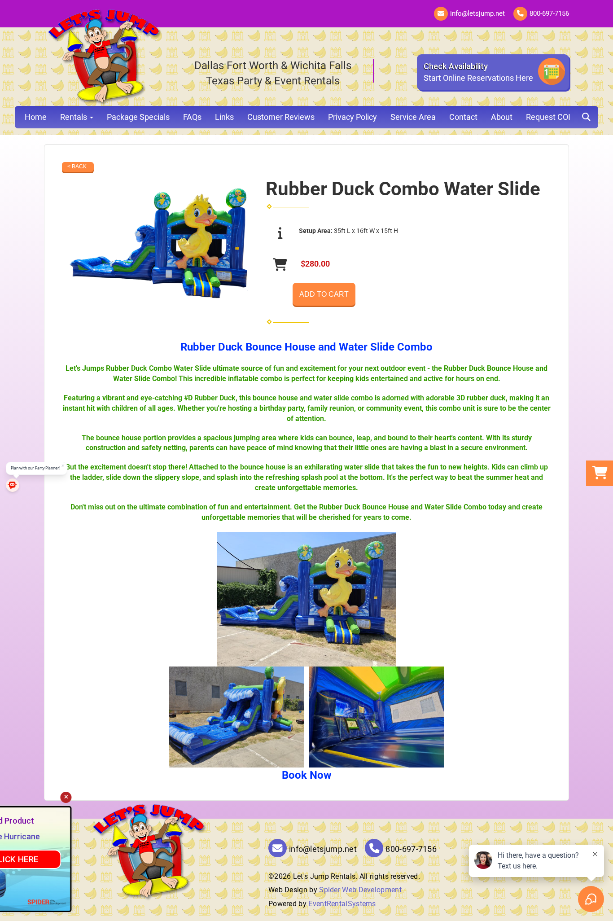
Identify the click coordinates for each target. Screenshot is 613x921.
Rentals (74, 117)
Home (36, 117)
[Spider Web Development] (159, 901)
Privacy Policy (352, 117)
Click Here (128, 859)
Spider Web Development (360, 890)
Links (224, 117)
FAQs (192, 117)
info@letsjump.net (477, 13)
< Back (77, 166)
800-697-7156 (549, 13)
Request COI (548, 117)
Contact (463, 117)
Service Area (413, 117)
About (501, 117)
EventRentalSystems (342, 903)
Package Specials (138, 117)
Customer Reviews (281, 117)
